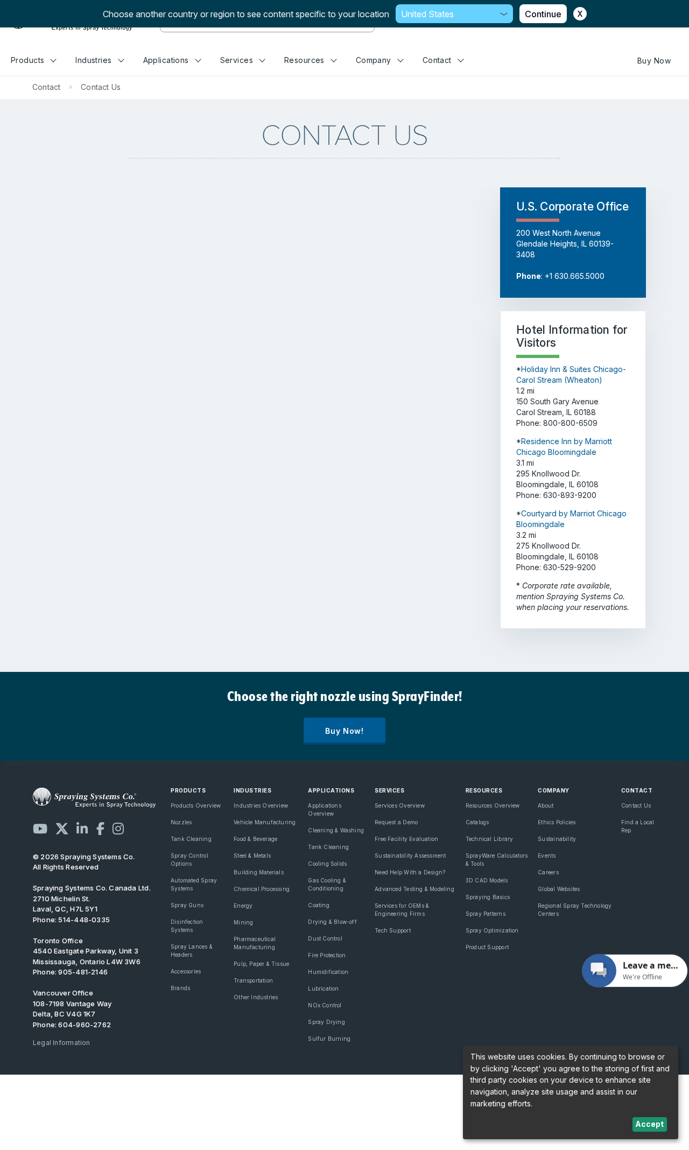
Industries (93, 60)
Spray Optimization (492, 930)
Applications (166, 60)
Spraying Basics (488, 897)
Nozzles (181, 822)
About (545, 805)
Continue (543, 14)
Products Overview (196, 805)
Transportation (253, 980)
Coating (318, 905)
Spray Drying (326, 1022)
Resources (304, 60)
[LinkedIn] (82, 829)
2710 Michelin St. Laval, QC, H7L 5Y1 (65, 904)
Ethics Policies (556, 822)
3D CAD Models (487, 880)
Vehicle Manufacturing (265, 822)
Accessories (186, 971)
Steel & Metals (252, 855)
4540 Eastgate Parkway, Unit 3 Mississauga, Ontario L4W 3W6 (86, 956)
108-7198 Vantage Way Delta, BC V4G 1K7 (72, 1009)
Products (27, 60)
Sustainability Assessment (410, 855)
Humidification (328, 972)
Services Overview (400, 805)
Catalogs (477, 822)
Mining (243, 922)
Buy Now (654, 60)
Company (373, 60)
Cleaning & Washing (336, 830)
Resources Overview (493, 805)
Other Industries (256, 997)
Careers (548, 872)
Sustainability (557, 839)
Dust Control (325, 938)
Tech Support (393, 930)
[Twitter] (61, 829)
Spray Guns (187, 905)
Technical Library (490, 839)
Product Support (487, 947)
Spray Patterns (485, 913)
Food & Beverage (255, 839)
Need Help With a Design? (410, 872)
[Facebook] (100, 829)
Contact (437, 60)
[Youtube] (40, 829)
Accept (649, 1123)
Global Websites (559, 889)
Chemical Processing (262, 889)
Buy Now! (344, 730)
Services (236, 60)
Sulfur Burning (329, 1038)
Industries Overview (261, 805)
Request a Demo (396, 822)
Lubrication (323, 988)
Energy (243, 905)
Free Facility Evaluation (406, 839)
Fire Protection (327, 955)
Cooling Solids (327, 863)
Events (547, 855)
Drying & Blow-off (332, 921)
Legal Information (61, 1043)
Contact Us (636, 805)
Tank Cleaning (191, 839)
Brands (180, 988)
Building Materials (259, 872)
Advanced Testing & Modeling (414, 889)
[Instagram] (118, 829)
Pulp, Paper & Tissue (261, 963)
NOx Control (324, 1005)
